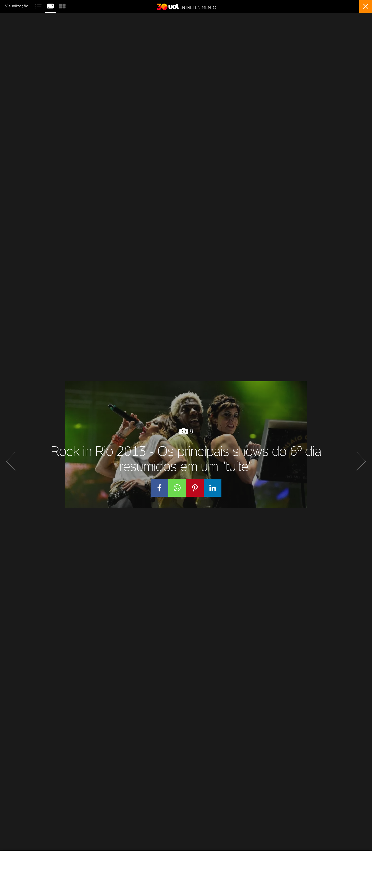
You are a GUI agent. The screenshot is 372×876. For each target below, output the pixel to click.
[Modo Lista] (39, 5)
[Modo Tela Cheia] (51, 5)
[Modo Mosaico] (62, 5)
